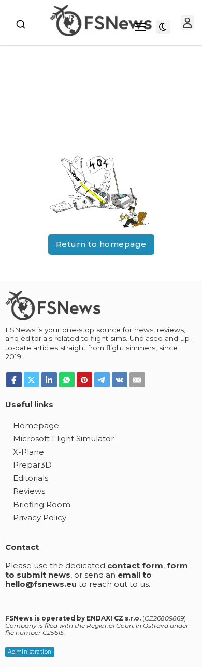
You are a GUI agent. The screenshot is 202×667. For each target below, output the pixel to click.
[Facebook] (14, 379)
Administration (30, 651)
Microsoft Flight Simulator (63, 438)
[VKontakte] (119, 379)
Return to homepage (101, 244)
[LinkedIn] (49, 379)
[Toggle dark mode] (163, 27)
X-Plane (28, 452)
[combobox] (21, 24)
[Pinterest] (84, 379)
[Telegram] (102, 379)
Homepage (36, 425)
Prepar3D (32, 465)
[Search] (21, 24)
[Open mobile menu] (140, 27)
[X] (31, 379)
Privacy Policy (39, 517)
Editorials (30, 478)
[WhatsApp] (67, 379)
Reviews (29, 491)
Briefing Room (41, 504)
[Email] (137, 379)
